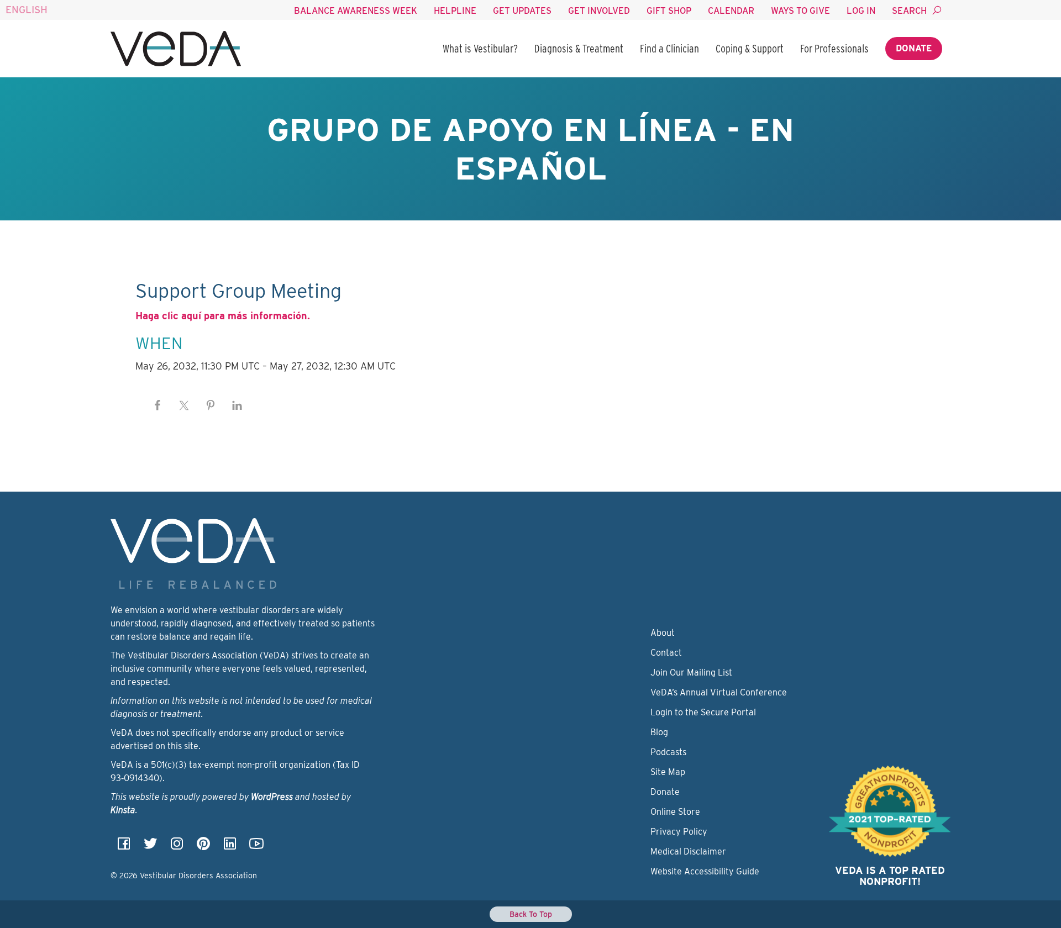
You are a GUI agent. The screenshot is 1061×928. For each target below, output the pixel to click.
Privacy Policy (678, 831)
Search (909, 11)
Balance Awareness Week (355, 11)
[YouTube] (256, 847)
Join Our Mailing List (691, 672)
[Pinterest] (203, 847)
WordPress (272, 797)
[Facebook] (124, 847)
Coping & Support (750, 48)
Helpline (455, 11)
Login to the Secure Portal (703, 712)
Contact (666, 652)
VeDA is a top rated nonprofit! (890, 875)
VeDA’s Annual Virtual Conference (718, 692)
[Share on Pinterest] (210, 405)
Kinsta (123, 810)
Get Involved (599, 11)
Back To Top (531, 914)
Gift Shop (669, 11)
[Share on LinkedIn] (237, 405)
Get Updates (522, 11)
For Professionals (834, 48)
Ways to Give (800, 11)
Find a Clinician (669, 48)
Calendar (731, 11)
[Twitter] (150, 847)
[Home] (176, 48)
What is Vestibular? (480, 48)
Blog (659, 732)
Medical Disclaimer (688, 851)
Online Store (675, 811)
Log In (861, 11)
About (662, 633)
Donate (914, 48)
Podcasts (668, 752)
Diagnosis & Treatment (578, 48)
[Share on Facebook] (157, 405)
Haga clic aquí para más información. (222, 315)
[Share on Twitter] (184, 405)
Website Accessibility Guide (704, 871)
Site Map (667, 772)
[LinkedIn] (230, 847)
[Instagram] (177, 847)
